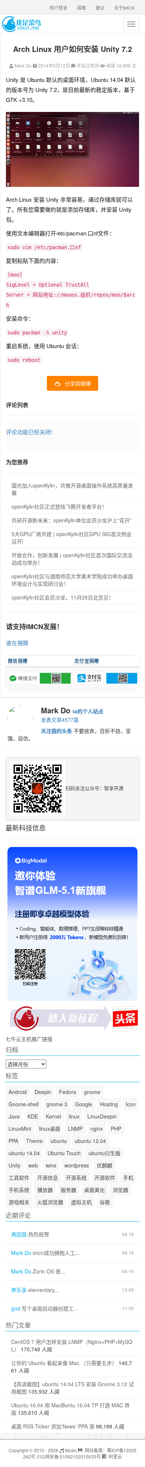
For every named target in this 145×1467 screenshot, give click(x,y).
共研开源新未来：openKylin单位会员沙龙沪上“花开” (72, 520)
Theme (34, 1140)
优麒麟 (104, 1165)
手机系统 (19, 1189)
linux (74, 1116)
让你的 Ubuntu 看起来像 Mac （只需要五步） (64, 1363)
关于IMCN (124, 7)
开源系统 (76, 1177)
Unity (14, 1165)
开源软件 (104, 1177)
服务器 (68, 1189)
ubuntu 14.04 (24, 1153)
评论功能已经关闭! (29, 432)
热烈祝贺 (38, 1234)
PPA (13, 1140)
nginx (96, 1128)
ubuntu (59, 1140)
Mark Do (23, 65)
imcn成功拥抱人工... (56, 1252)
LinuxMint (20, 1128)
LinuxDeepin (102, 1116)
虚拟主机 (81, 1202)
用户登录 (58, 7)
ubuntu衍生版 (104, 1153)
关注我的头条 (56, 730)
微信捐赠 (18, 660)
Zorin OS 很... (49, 1271)
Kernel (53, 1116)
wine (51, 1165)
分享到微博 (78, 383)
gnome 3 (56, 1104)
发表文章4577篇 (60, 719)
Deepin (43, 1092)
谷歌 (105, 1202)
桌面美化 (94, 1189)
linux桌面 (49, 1128)
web (33, 1165)
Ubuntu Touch (64, 1153)
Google (83, 1104)
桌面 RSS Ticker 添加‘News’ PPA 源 (52, 1426)
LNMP (75, 1128)
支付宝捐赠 (86, 660)
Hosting (109, 1104)
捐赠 (81, 7)
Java (14, 1116)
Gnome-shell (24, 1104)
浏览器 (120, 1189)
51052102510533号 (80, 1456)
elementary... (43, 1289)
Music (70, 1450)
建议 (100, 7)
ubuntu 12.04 (90, 1140)
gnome (92, 1092)
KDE (33, 1116)
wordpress (76, 1165)
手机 (128, 1177)
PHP (116, 1128)
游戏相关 (19, 1202)
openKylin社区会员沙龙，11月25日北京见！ (63, 597)
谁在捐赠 (17, 643)
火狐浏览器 (50, 1202)
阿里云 (114, 1456)
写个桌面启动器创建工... (50, 1308)
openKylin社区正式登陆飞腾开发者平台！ (59, 506)
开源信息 (47, 1177)
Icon (131, 1104)
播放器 (45, 1189)
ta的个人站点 (87, 711)
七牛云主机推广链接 (29, 1039)
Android (18, 1092)
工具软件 (19, 1177)
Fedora (67, 1092)
